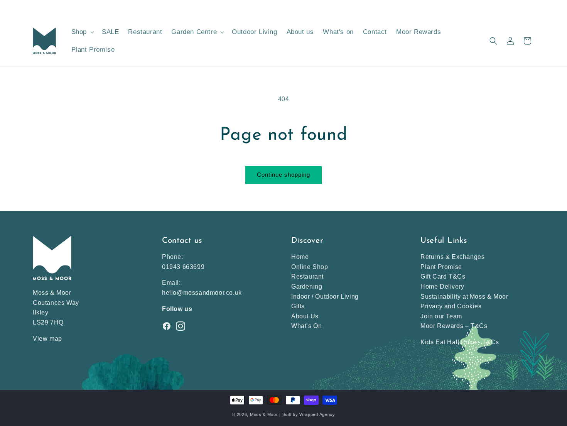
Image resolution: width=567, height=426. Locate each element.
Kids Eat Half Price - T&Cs (459, 342)
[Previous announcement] (35, 7)
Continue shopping (283, 174)
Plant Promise (441, 267)
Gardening (306, 286)
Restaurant (307, 276)
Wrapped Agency (317, 414)
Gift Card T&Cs (442, 276)
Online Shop (309, 267)
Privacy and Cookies (450, 306)
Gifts (298, 306)
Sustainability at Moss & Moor (464, 296)
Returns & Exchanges (452, 257)
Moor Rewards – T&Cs (453, 326)
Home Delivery (442, 286)
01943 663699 (183, 267)
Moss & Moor (264, 414)
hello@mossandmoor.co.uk (202, 292)
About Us (305, 316)
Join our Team (441, 316)
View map (47, 338)
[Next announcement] (531, 7)
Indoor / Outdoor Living (325, 296)
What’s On (306, 326)
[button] (82, 32)
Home (300, 257)
